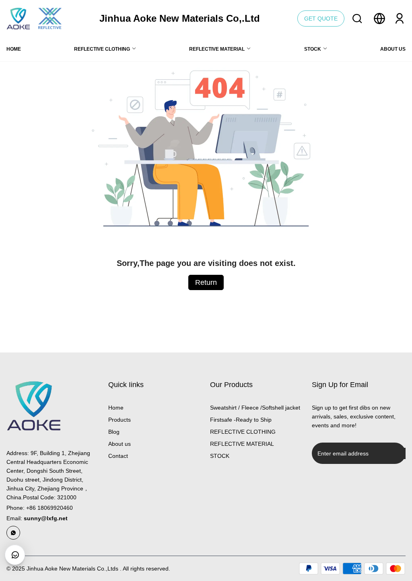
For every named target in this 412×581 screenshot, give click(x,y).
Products (119, 419)
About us (119, 444)
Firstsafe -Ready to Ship (241, 419)
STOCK (219, 456)
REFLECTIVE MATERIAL (242, 444)
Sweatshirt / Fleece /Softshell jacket (255, 407)
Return (206, 282)
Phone (39, 508)
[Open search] (357, 18)
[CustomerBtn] (15, 555)
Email (37, 518)
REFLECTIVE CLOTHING (243, 432)
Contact (118, 456)
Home (116, 407)
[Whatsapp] (13, 533)
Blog (113, 432)
